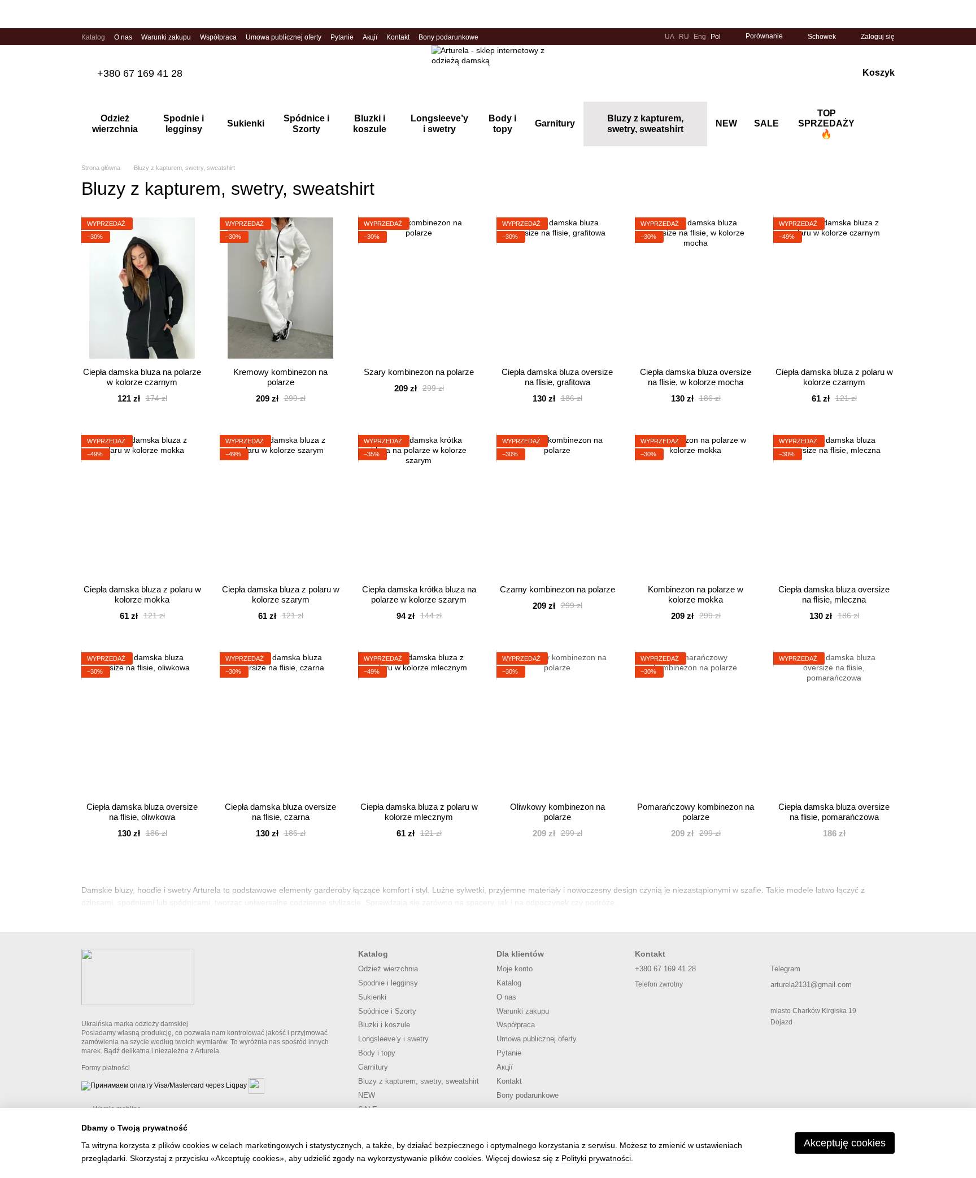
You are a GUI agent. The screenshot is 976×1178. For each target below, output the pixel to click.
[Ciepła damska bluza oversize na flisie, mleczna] (834, 505)
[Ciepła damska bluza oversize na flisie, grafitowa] (557, 288)
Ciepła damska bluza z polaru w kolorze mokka (142, 594)
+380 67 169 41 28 (139, 73)
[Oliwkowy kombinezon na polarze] (557, 722)
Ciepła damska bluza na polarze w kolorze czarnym (142, 377)
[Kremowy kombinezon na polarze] (280, 288)
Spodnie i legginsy (183, 123)
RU (684, 36)
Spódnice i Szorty (306, 123)
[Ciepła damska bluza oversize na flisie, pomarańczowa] (834, 722)
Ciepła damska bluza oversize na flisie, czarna (280, 812)
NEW (726, 123)
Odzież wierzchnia (115, 123)
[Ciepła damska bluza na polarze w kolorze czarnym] (142, 288)
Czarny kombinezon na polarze (557, 589)
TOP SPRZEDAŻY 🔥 (826, 123)
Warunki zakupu (166, 37)
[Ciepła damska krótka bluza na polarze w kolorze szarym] (419, 505)
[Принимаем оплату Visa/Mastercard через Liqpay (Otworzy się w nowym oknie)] (164, 1086)
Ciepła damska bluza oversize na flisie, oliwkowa (142, 812)
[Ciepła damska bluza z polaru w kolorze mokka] (142, 505)
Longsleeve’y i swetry (439, 123)
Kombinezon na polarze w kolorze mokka (695, 594)
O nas (123, 37)
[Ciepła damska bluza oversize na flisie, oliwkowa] (142, 722)
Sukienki (245, 123)
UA (669, 36)
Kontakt (397, 37)
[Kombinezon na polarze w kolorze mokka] (695, 505)
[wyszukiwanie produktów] (886, 124)
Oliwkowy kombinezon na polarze (557, 812)
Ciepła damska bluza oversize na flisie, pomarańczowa (834, 812)
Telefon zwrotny (659, 984)
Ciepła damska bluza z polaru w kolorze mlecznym (419, 812)
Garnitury (555, 123)
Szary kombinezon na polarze (419, 372)
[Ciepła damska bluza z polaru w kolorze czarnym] (834, 288)
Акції (370, 37)
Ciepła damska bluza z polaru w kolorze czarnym (834, 377)
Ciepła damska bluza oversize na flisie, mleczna (834, 594)
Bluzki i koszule (369, 123)
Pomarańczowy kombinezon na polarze (695, 812)
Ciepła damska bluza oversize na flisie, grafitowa (557, 377)
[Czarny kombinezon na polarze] (557, 505)
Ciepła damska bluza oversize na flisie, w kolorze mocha (695, 377)
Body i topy (502, 123)
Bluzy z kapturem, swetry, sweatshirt (645, 123)
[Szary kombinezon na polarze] (419, 288)
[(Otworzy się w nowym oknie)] (256, 1086)
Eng (700, 36)
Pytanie (342, 37)
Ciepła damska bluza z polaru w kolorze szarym (280, 594)
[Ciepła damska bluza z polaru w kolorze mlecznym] (419, 722)
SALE (766, 123)
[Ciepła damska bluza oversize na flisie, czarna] (280, 722)
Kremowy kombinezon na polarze (280, 377)
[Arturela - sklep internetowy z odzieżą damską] (137, 976)
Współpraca (218, 37)
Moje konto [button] (514, 969)
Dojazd (781, 1022)
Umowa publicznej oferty (283, 37)
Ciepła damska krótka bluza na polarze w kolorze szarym (419, 594)
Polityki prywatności (596, 1158)
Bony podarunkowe (448, 37)
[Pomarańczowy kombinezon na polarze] (695, 722)
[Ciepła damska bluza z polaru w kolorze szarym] (280, 505)
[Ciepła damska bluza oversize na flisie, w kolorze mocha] (695, 288)
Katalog (93, 37)
